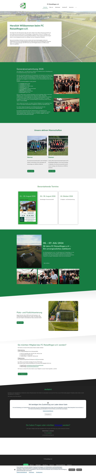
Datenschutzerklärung (48, 411)
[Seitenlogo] (22, 5)
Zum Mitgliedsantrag (22, 374)
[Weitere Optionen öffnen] (76, 7)
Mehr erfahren (31, 171)
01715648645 (49, 433)
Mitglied (58, 425)
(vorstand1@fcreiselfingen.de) (32, 366)
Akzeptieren (48, 414)
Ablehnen (79, 469)
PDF (37, 359)
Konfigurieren (39, 472)
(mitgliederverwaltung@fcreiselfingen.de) (35, 365)
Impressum (31, 472)
